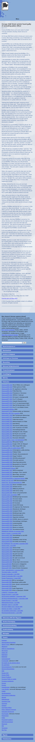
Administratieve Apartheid (8, 642)
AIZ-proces (5, 650)
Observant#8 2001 (7, 566)
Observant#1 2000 (7, 590)
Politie (3, 717)
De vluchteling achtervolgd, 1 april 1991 (12, 610)
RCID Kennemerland (7, 722)
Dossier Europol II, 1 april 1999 (10, 594)
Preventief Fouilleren (7, 719)
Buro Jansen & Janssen (8, 330)
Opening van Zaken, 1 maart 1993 (11, 608)
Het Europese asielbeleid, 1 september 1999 (14, 596)
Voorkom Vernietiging (9, 621)
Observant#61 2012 (7, 435)
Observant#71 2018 (7, 415)
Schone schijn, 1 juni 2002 (9, 545)
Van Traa (4, 730)
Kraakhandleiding (8, 629)
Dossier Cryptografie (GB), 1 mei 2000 (12, 576)
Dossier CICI (5, 673)
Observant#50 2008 (7, 462)
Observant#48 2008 (7, 466)
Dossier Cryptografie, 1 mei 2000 (10, 574)
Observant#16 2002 (7, 549)
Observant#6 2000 (7, 580)
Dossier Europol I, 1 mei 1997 (10, 600)
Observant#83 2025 (7, 387)
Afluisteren (4, 646)
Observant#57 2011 (7, 446)
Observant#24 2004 (7, 525)
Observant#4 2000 (7, 584)
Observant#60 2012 (7, 437)
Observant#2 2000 (7, 588)
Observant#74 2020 (7, 405)
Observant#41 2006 (7, 488)
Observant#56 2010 (7, 450)
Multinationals (5, 699)
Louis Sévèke (5, 689)
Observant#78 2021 (7, 397)
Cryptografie (5, 660)
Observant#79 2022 (7, 395)
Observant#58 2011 (7, 444)
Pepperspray (5, 715)
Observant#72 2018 (7, 411)
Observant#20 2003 (7, 537)
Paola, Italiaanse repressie (9, 709)
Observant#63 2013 (7, 431)
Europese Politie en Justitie (9, 679)
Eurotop (4, 685)
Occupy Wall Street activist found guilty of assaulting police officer (16, 25)
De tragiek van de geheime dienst (11, 663)
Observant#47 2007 (7, 470)
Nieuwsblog (6, 362)
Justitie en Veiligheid (9, 354)
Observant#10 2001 (7, 562)
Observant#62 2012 (7, 433)
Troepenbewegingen (9, 370)
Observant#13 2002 (7, 555)
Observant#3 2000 (7, 586)
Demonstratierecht (7, 667)
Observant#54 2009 (7, 454)
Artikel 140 (4, 652)
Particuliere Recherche (8, 711)
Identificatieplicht (6, 693)
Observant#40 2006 (7, 490)
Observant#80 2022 (7, 393)
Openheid (4, 703)
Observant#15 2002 (7, 551)
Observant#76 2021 (7, 401)
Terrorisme (4, 728)
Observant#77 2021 (7, 399)
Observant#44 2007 (7, 476)
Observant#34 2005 (7, 505)
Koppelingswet (6, 687)
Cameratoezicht (6, 658)
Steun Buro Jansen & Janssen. (10, 335)
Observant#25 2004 (7, 523)
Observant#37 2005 (7, 499)
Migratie (4, 697)
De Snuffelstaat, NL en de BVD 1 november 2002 (15, 543)
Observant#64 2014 (7, 429)
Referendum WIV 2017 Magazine (12, 617)
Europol (4, 683)
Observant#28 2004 (7, 517)
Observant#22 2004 (7, 529)
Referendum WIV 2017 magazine (11, 413)
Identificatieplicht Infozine (8, 468)
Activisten (4, 640)
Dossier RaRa (5, 675)
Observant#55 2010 (7, 452)
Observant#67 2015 (7, 423)
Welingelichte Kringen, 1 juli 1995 (11, 602)
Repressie (4, 724)
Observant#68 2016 (7, 421)
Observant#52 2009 (7, 458)
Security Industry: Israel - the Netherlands (13, 440)
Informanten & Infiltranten (8, 695)
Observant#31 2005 (7, 511)
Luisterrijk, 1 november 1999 (9, 592)
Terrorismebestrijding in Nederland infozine (13, 478)
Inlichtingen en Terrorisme (10, 358)
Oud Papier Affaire (7, 707)
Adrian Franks (5, 644)
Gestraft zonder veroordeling (9, 494)
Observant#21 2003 (7, 535)
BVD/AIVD (4, 656)
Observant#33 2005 (7, 507)
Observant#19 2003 (7, 539)
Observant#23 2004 (7, 527)
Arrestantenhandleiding (8, 409)
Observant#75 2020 (7, 403)
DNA (3, 671)
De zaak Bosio (5, 665)
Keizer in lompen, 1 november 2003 (11, 533)
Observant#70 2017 (7, 417)
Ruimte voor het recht (7, 480)
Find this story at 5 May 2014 (9, 298)
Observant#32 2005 (7, 509)
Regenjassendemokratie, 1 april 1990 (12, 612)
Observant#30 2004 (7, 513)
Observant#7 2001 (7, 568)
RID (3, 726)
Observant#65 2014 (7, 427)
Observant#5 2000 (7, 582)
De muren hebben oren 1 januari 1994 (12, 606)
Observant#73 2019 (7, 407)
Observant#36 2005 (7, 501)
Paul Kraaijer (5, 713)
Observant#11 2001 (7, 560)
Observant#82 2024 (7, 389)
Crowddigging (7, 374)
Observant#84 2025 (7, 385)
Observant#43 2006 (7, 484)
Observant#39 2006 (7, 492)
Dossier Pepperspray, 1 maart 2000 (11, 578)
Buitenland (4, 654)
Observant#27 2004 (7, 519)
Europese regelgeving (8, 681)
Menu (17, 19)
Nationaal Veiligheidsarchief (11, 366)
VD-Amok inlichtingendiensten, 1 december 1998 (15, 598)
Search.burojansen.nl (9, 346)
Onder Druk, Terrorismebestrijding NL (12, 482)
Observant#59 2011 (7, 442)
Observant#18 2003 (7, 541)
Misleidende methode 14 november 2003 (13, 531)
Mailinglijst (6, 633)
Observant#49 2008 (7, 464)
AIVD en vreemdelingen (8, 648)
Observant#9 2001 (7, 564)
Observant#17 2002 (7, 547)
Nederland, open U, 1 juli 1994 (10, 604)
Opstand (4, 705)
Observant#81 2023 (7, 391)
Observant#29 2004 (7, 515)
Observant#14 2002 (7, 553)
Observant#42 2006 (7, 486)
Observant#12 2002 (7, 558)
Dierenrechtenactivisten (8, 669)
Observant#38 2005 (7, 496)
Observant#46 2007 (7, 472)
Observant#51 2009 (7, 460)
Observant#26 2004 (7, 521)
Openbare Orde (6, 701)
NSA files (5, 378)
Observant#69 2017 (7, 419)
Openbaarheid (7, 350)
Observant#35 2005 (7, 503)
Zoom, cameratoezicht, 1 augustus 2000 (12, 570)
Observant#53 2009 (7, 456)
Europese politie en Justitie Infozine (11, 448)
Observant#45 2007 (7, 474)
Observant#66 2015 (7, 425)
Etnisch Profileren (6, 677)
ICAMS (3, 691)
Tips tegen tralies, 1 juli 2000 (9, 572)
